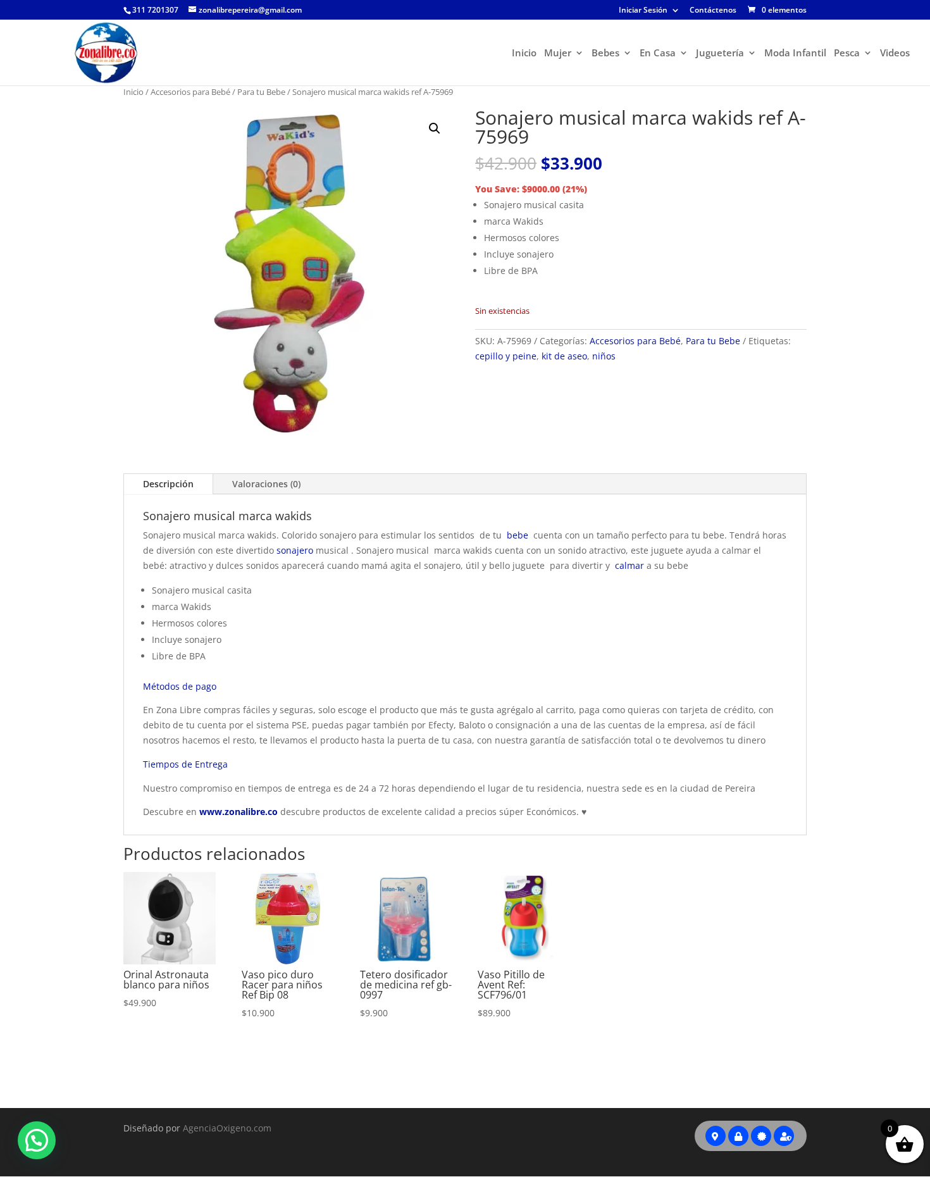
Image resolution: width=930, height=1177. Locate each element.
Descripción (168, 484)
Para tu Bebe (261, 91)
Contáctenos (713, 10)
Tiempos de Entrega (185, 764)
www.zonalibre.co (238, 812)
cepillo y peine (505, 356)
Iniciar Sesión (643, 10)
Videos (895, 53)
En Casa (658, 53)
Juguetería (720, 53)
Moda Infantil (795, 53)
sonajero (294, 550)
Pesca (847, 53)
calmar (629, 565)
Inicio (524, 53)
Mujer (557, 53)
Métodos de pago (179, 686)
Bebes (605, 53)
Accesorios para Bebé (190, 91)
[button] (434, 128)
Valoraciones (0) (266, 484)
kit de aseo (564, 356)
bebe (517, 535)
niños (604, 356)
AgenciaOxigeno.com (227, 1128)
